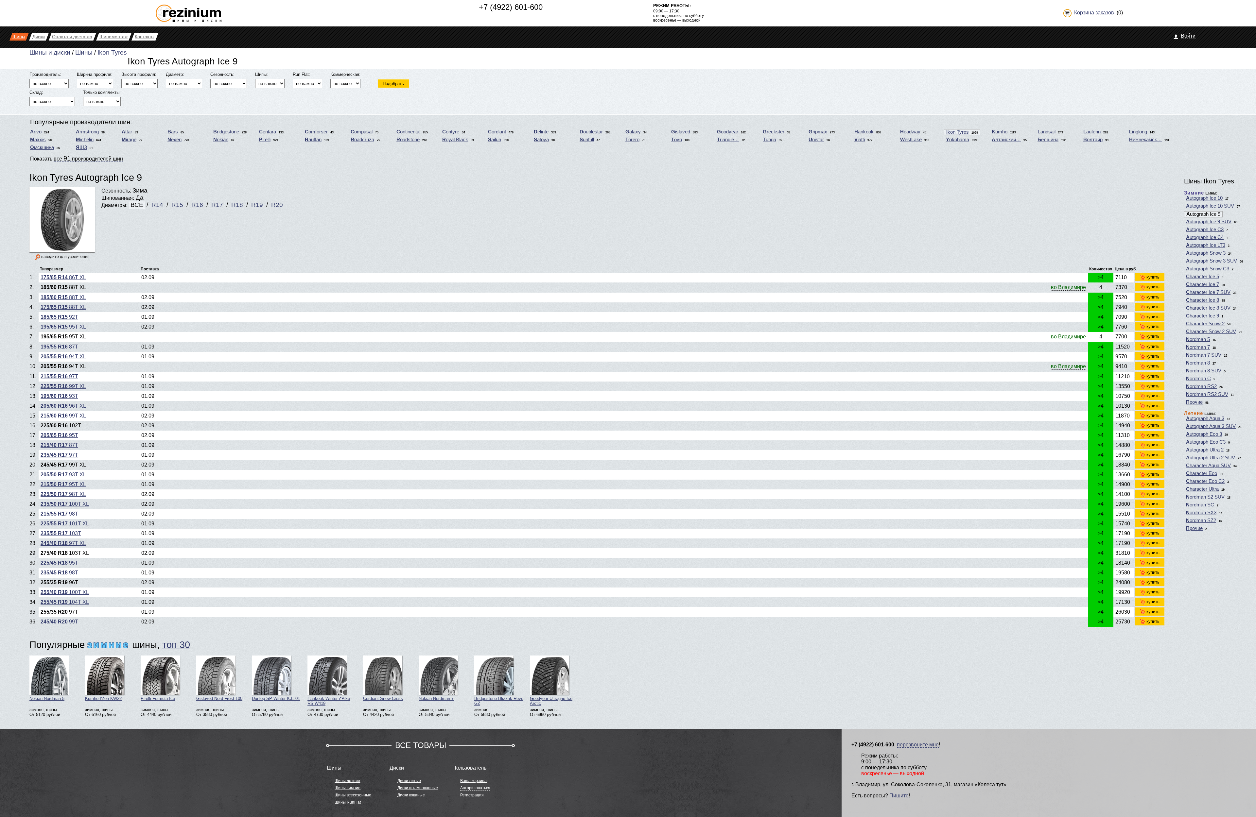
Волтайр (1093, 139)
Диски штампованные (417, 788)
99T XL (63, 386)
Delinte (541, 131)
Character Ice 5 (1202, 276)
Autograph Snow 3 (1206, 253)
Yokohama (957, 139)
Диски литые (409, 780)
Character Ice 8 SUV (1208, 308)
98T (59, 514)
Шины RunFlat (348, 802)
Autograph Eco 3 (1204, 434)
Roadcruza (362, 139)
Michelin (85, 139)
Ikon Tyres (112, 52)
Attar (127, 131)
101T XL (65, 523)
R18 (237, 204)
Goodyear (727, 131)
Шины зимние (347, 788)
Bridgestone (226, 131)
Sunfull (587, 139)
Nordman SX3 (1201, 512)
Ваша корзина (473, 780)
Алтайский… (1006, 139)
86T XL (63, 277)
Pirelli (264, 139)
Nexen (174, 139)
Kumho (999, 131)
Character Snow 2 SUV (1211, 331)
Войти (1188, 36)
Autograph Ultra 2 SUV (1210, 457)
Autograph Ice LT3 (1205, 245)
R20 (277, 204)
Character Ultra (1202, 489)
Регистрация (472, 795)
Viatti (859, 139)
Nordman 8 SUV (1203, 370)
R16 (197, 204)
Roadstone (408, 139)
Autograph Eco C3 (1206, 442)
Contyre (450, 131)
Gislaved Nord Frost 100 (219, 698)
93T (59, 396)
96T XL (63, 406)
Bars (172, 131)
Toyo (676, 139)
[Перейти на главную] (188, 10)
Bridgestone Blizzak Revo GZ (498, 701)
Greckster (773, 131)
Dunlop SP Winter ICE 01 (276, 698)
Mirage (129, 139)
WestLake (911, 139)
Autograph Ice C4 (1205, 237)
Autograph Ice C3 (1205, 229)
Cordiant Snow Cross (383, 698)
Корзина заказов (1094, 12)
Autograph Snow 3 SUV (1211, 261)
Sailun (494, 139)
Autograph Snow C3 (1207, 268)
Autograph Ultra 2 (1205, 449)
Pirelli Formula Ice (158, 698)
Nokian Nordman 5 (46, 698)
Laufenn (1092, 131)
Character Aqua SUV (1208, 465)
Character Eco (1201, 473)
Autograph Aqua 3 (1205, 418)
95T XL (63, 327)
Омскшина (42, 147)
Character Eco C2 (1205, 481)
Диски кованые (411, 795)
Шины (84, 52)
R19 (257, 204)
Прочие (1194, 402)
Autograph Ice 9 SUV (1208, 221)
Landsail (1046, 131)
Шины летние (347, 780)
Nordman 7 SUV (1203, 355)
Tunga (769, 139)
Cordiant (497, 131)
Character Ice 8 (1202, 300)
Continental (408, 131)
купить (1153, 277)
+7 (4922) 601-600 (511, 7)
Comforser (316, 131)
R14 (157, 204)
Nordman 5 (1198, 339)
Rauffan (313, 139)
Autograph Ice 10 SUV (1210, 206)
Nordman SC (1200, 504)
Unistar (816, 139)
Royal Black (455, 139)
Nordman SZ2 (1201, 520)
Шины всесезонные (353, 795)
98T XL (63, 494)
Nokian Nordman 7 (436, 698)
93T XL (63, 474)
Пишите (899, 795)
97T (59, 376)
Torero (632, 139)
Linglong (1138, 131)
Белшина (1048, 139)
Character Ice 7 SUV (1208, 292)
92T (59, 317)
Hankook (864, 131)
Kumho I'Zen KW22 (103, 698)
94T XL (63, 356)
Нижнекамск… (1145, 139)
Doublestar (591, 131)
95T (59, 435)
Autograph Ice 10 (1204, 198)
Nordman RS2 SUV (1207, 394)
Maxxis (38, 139)
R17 (217, 204)
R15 (177, 204)
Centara (267, 131)
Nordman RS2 (1201, 386)
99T (59, 621)
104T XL (65, 602)
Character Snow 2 (1205, 323)
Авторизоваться (475, 788)
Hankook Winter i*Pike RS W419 (328, 701)
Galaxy (633, 131)
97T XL (63, 543)
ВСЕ (137, 204)
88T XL (63, 297)
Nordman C (1198, 378)
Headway (910, 131)
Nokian (220, 139)
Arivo (36, 131)
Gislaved (680, 131)
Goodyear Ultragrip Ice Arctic (551, 701)
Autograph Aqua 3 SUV (1211, 426)
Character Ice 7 (1202, 284)
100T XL (65, 504)
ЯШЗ (81, 147)
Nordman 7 (1198, 347)
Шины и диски (49, 52)
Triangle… (728, 139)
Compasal (362, 131)
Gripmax (818, 131)
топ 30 (176, 644)
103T (61, 533)
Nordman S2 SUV (1205, 497)
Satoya (541, 139)
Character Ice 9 (1202, 315)
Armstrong (87, 131)
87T (59, 346)
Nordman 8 (1198, 363)
